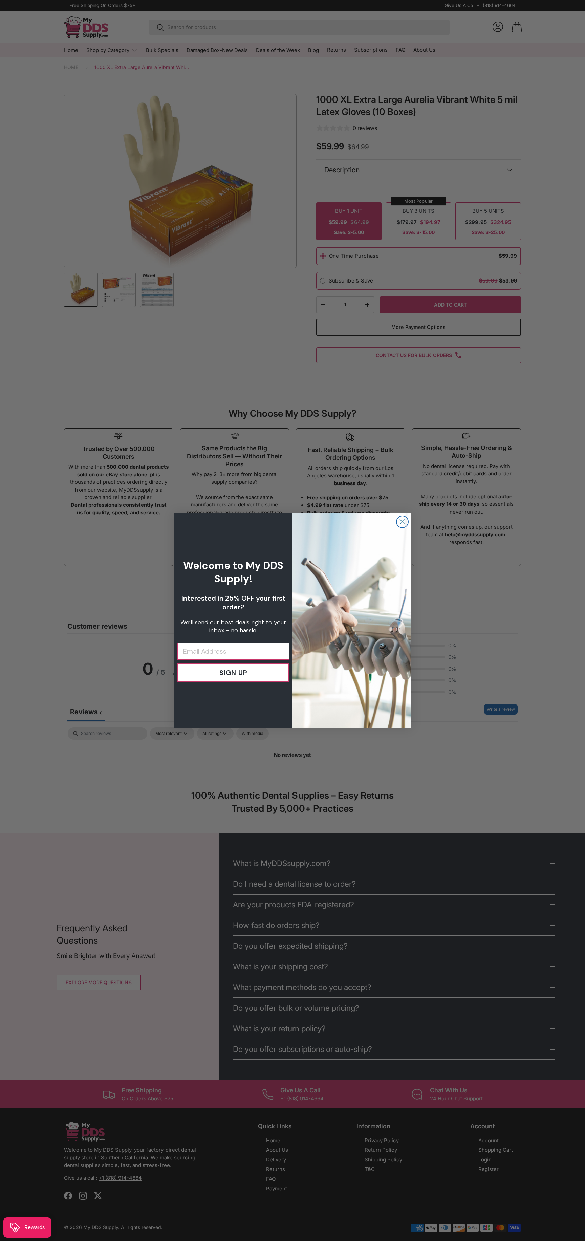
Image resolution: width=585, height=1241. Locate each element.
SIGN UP (233, 672)
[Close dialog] (402, 522)
